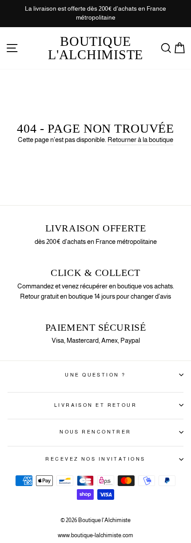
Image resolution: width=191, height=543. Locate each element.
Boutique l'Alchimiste (95, 48)
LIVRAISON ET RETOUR (95, 405)
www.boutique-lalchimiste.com (95, 535)
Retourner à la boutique (140, 139)
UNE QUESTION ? (95, 374)
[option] (95, 13)
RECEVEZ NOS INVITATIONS (95, 459)
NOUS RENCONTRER (95, 431)
